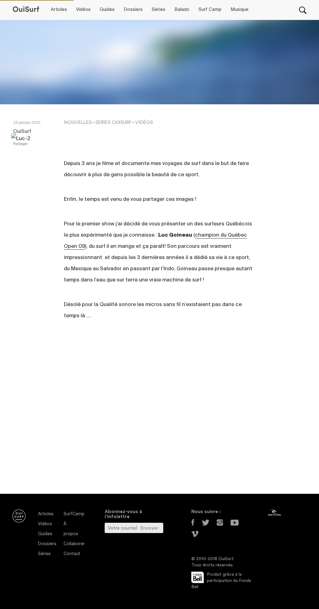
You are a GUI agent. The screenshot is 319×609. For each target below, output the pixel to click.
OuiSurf (22, 132)
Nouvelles (78, 122)
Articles (59, 9)
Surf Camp (209, 9)
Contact (72, 554)
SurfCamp (74, 514)
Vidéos (83, 9)
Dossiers (133, 9)
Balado (181, 9)
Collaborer (74, 544)
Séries (158, 9)
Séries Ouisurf (113, 122)
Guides (107, 9)
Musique (240, 9)
